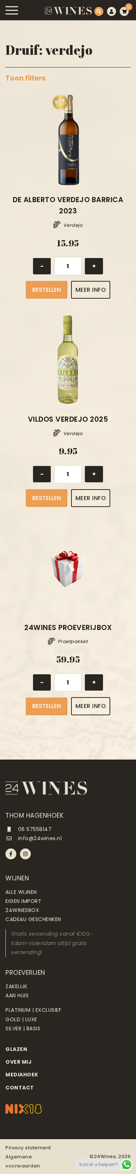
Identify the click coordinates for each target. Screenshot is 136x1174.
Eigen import (23, 901)
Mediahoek (21, 1074)
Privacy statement (28, 1147)
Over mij (18, 1061)
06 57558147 (33, 829)
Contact (19, 1087)
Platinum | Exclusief (33, 1010)
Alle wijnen (21, 892)
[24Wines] (68, 11)
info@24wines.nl (39, 838)
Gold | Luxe (21, 1019)
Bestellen (46, 290)
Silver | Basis (22, 1028)
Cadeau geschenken (33, 919)
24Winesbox (22, 910)
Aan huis (17, 995)
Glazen (16, 1049)
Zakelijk (16, 986)
